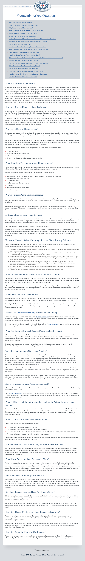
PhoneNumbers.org (26, 312)
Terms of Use (41, 555)
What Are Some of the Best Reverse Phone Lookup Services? (29, 49)
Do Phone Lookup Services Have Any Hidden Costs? (26, 71)
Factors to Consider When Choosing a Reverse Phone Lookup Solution (32, 39)
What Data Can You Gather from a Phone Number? (26, 30)
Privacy (33, 555)
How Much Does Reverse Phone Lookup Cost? (24, 55)
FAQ (27, 555)
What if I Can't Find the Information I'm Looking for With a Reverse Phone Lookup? (36, 58)
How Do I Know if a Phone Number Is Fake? (23, 60)
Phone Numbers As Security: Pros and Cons (23, 68)
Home (23, 555)
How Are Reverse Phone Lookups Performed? (24, 25)
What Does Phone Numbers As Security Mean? (24, 66)
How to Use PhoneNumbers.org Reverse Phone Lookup (27, 47)
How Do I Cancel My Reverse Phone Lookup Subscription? (28, 74)
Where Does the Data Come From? (20, 44)
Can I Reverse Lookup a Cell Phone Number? (24, 52)
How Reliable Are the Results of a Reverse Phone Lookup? (28, 41)
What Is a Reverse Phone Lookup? (20, 22)
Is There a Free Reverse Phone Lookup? (22, 36)
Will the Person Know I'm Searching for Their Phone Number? (29, 63)
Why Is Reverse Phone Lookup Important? (23, 33)
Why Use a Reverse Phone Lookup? (21, 28)
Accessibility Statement (55, 555)
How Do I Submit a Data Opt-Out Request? (23, 77)
